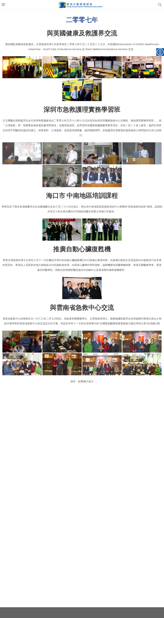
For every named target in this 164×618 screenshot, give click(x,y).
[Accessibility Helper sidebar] (160, 52)
